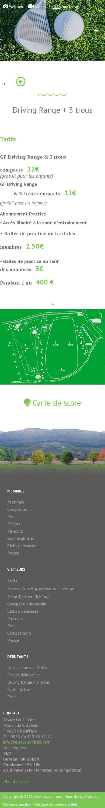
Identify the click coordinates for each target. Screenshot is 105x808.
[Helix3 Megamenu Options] (96, 30)
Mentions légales (17, 804)
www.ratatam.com (48, 796)
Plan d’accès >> (17, 781)
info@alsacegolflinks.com (26, 742)
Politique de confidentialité (55, 804)
